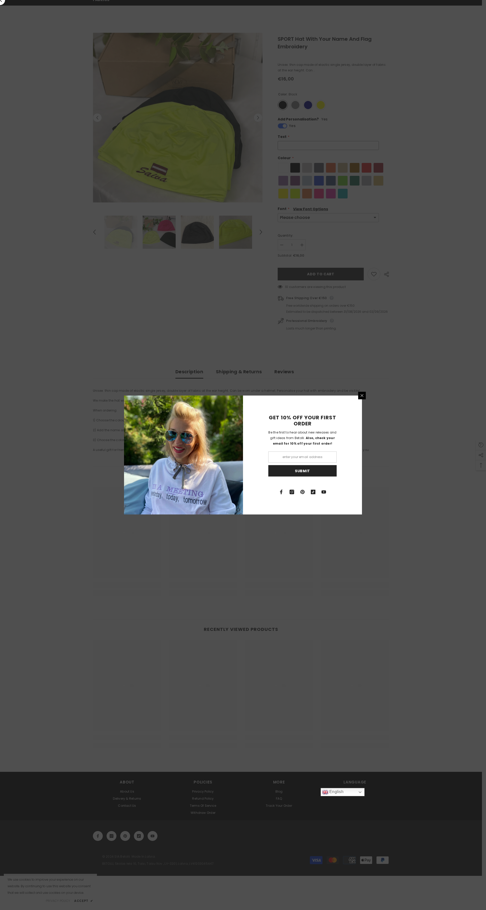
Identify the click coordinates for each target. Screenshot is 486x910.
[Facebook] (281, 492)
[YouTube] (323, 492)
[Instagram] (292, 492)
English (335, 792)
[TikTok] (313, 492)
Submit (302, 470)
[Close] (362, 395)
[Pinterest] (302, 492)
